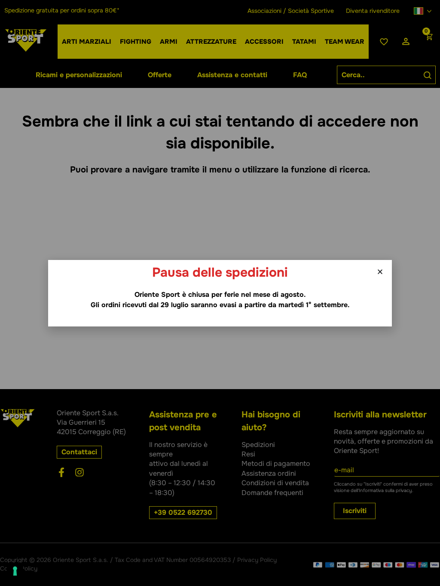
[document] (220, 293)
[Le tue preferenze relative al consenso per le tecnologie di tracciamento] (15, 571)
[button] (380, 272)
